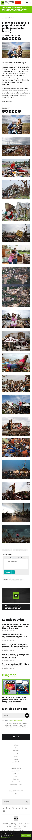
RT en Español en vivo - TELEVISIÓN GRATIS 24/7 (12, 607)
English (10, 825)
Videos (16, 753)
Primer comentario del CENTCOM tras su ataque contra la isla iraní (15, 665)
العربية (20, 823)
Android (16, 794)
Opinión (16, 756)
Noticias (16, 745)
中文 (15, 826)
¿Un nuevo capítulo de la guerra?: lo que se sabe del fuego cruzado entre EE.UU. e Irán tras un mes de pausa (15, 646)
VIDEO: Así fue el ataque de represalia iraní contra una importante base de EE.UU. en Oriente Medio (15, 626)
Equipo (16, 776)
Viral (16, 748)
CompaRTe (6, 823)
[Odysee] (10, 808)
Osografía (9, 675)
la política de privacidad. (15, 720)
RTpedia (16, 759)
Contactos (16, 773)
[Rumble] (6, 808)
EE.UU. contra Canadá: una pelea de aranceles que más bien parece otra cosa (14, 699)
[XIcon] (13, 808)
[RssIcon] (26, 808)
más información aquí (7, 837)
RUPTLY (26, 826)
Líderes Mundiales (16, 762)
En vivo (18, 3)
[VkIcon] (3, 808)
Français (17, 825)
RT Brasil (13, 823)
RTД (20, 826)
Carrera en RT (16, 782)
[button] (16, 596)
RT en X (16, 737)
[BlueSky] (19, 808)
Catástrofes (7, 550)
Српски (24, 825)
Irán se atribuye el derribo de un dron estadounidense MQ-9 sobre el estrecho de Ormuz (15, 656)
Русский (9, 826)
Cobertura (16, 779)
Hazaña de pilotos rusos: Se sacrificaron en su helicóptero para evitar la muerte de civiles (14, 636)
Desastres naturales (20, 550)
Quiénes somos (16, 771)
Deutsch (27, 823)
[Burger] (29, 2)
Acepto (13, 720)
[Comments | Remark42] (16, 569)
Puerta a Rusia (17, 828)
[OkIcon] (22, 808)
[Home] (2, 2)
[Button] (27, 2)
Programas (16, 751)
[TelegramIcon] (16, 808)
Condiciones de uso (16, 785)
